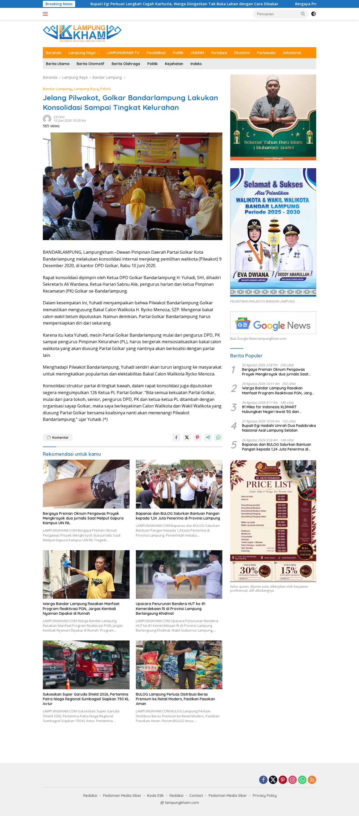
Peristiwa (219, 52)
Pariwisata (266, 52)
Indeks (196, 63)
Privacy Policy (265, 795)
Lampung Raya (82, 52)
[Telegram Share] (208, 437)
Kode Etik (155, 795)
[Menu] (46, 13)
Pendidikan (156, 52)
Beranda (53, 52)
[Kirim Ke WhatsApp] (218, 437)
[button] (303, 13)
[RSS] (312, 780)
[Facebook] (263, 780)
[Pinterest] (283, 780)
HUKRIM (197, 52)
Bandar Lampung (57, 88)
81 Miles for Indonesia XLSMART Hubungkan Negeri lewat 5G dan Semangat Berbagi (270, 409)
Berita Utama (57, 63)
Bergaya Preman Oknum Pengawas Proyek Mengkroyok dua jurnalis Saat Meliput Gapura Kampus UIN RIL (83, 518)
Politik (178, 52)
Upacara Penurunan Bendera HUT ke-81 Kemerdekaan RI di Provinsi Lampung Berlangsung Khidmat (170, 608)
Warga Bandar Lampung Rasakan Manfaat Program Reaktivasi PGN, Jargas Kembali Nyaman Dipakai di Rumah (81, 608)
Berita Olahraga (126, 63)
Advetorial (292, 52)
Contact (196, 795)
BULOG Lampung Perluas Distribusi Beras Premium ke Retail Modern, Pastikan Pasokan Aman (175, 699)
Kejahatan (174, 63)
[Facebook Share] (176, 437)
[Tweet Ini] (187, 437)
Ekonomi (242, 52)
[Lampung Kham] (82, 33)
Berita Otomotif (90, 63)
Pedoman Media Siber (122, 795)
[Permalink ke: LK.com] (47, 118)
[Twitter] (273, 780)
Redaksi (90, 795)
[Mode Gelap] (313, 13)
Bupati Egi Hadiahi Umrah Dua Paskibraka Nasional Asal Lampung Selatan (279, 428)
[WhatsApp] (302, 780)
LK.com (59, 117)
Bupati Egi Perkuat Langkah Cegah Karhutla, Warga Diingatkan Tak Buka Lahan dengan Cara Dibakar (137, 4)
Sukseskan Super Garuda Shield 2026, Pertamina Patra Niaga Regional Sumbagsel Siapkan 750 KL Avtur (86, 699)
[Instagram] (292, 780)
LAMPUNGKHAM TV (123, 52)
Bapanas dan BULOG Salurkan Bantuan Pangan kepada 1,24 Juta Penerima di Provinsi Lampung (178, 516)
